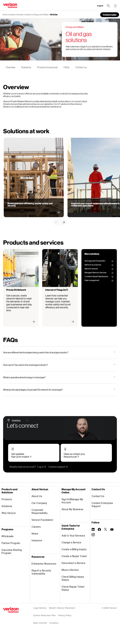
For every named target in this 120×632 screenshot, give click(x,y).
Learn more (15, 209)
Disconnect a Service (73, 562)
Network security (91, 268)
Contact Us (98, 496)
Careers (36, 526)
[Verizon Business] (10, 5)
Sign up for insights (20, 456)
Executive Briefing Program (12, 551)
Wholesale (8, 536)
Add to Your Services (73, 535)
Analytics (54, 623)
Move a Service (70, 569)
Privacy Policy (64, 615)
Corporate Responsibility (40, 511)
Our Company (39, 502)
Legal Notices (40, 608)
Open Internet (40, 623)
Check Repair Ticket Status (73, 588)
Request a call (70, 456)
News (35, 533)
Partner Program (11, 542)
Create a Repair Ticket (74, 556)
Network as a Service (93, 265)
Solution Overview (16, 14)
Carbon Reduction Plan (44, 615)
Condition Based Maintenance (96, 276)
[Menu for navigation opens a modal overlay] (115, 5)
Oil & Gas (54, 14)
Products (7, 499)
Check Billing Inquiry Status (73, 578)
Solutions (26, 67)
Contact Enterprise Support (102, 504)
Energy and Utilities (40, 14)
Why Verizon (9, 512)
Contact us (81, 67)
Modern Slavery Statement (62, 608)
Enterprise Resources (44, 563)
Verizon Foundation (42, 519)
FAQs (66, 67)
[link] (56, 222)
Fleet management (92, 280)
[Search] (108, 5)
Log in (40, 466)
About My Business (72, 509)
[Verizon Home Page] (11, 610)
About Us (37, 496)
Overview (10, 67)
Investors (37, 540)
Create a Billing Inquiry (74, 549)
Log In (100, 6)
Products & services (47, 67)
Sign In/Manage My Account (72, 501)
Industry (28, 14)
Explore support (57, 466)
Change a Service (71, 542)
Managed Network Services (95, 272)
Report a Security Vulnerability (41, 572)
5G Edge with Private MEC (95, 261)
